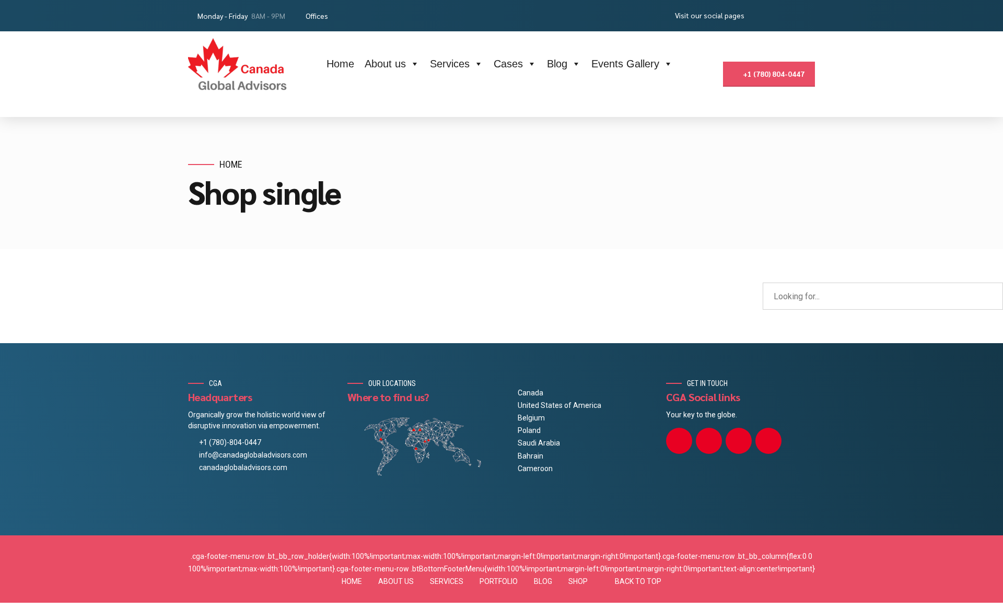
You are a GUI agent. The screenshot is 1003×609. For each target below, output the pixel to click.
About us (385, 63)
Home (340, 63)
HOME (352, 581)
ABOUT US (396, 581)
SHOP (578, 581)
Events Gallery (625, 63)
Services (450, 63)
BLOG (543, 581)
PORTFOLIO (499, 581)
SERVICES (446, 581)
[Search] (707, 74)
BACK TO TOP (638, 581)
